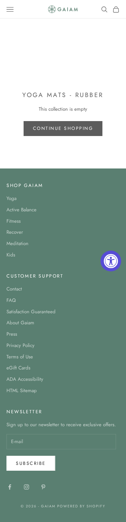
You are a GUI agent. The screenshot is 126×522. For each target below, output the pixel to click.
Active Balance (21, 209)
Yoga (11, 198)
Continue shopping (63, 128)
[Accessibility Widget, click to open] (110, 261)
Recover (14, 232)
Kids (10, 254)
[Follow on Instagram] (26, 487)
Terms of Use (19, 356)
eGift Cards (18, 367)
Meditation (17, 243)
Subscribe (31, 463)
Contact (14, 288)
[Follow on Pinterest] (43, 487)
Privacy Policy (20, 345)
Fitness (13, 221)
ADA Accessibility (24, 379)
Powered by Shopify (81, 506)
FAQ (11, 300)
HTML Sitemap (21, 390)
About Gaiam (20, 322)
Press (11, 334)
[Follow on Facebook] (9, 487)
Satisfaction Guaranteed (31, 311)
